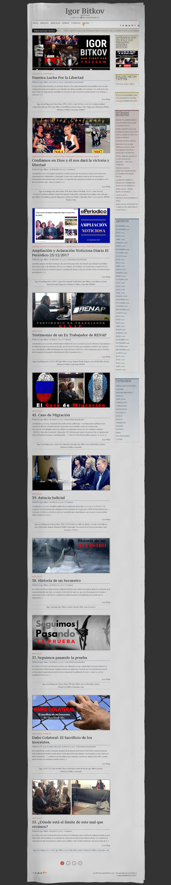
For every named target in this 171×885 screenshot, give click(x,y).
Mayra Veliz (81, 107)
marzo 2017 (121, 329)
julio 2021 (120, 233)
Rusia (96, 156)
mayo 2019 (120, 263)
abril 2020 (120, 239)
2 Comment (69, 502)
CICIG (69, 104)
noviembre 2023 (122, 229)
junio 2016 (120, 359)
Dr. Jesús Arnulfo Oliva (57, 768)
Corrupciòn (58, 156)
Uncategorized (123, 436)
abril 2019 (120, 266)
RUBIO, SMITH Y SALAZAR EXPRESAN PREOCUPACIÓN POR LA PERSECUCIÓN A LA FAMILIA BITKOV (66, 30)
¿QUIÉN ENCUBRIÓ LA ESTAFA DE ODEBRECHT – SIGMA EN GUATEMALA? (126, 183)
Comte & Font (78, 104)
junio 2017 (120, 319)
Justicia (74, 107)
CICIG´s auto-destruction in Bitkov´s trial (127, 198)
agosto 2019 (121, 256)
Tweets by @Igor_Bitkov (125, 84)
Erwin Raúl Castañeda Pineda (77, 768)
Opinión (90, 247)
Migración (91, 107)
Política (89, 156)
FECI (49, 107)
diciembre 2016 (122, 339)
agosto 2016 (121, 353)
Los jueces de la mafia (117, 30)
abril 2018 (120, 293)
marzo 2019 (121, 269)
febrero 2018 (121, 296)
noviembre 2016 (122, 343)
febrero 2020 (121, 243)
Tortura (75, 530)
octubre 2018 (122, 279)
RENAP (82, 110)
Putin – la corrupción (95, 197)
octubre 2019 (122, 253)
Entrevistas (121, 409)
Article (119, 396)
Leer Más (106, 99)
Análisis (36, 156)
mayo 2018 (120, 289)
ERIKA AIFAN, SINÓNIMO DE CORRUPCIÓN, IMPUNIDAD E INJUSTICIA (127, 207)
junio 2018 (120, 286)
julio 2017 (120, 316)
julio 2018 (120, 283)
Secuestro (67, 530)
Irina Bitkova (66, 107)
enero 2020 (121, 246)
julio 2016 (120, 356)
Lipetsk (76, 607)
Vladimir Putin (71, 200)
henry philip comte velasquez (97, 194)
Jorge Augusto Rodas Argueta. (79, 361)
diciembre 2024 (122, 226)
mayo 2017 (120, 323)
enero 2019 (120, 276)
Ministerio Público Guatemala (67, 110)
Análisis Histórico (124, 392)
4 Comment (71, 169)
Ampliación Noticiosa (43, 247)
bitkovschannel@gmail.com (90, 17)
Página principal (40, 30)
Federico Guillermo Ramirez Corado (83, 524)
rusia (105, 527)
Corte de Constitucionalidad (94, 104)
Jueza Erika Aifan (97, 361)
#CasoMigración (47, 104)
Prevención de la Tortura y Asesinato (89, 527)
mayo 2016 (120, 363)
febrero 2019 (121, 273)
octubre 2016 (122, 346)
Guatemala (48, 74)
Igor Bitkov (84, 11)
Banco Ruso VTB (60, 104)
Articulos (37, 74)
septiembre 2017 (123, 309)
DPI (56, 361)
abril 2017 (120, 326)
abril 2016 (120, 366)
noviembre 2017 (122, 303)
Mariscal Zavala (52, 284)
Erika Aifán (74, 194)
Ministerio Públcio (102, 107)
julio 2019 (120, 259)
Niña (81, 607)
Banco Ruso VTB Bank (77, 191)
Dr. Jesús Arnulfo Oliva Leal (50, 747)
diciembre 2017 (122, 299)
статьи (119, 439)
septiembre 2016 (123, 350)
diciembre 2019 (122, 249)
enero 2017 (120, 336)
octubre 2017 (121, 306)
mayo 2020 (120, 236)
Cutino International (39, 107)
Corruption (121, 406)
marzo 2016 (121, 370)
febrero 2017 (121, 333)
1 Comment (67, 831)
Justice (119, 416)
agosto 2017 (121, 313)
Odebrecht (121, 422)
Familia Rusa (77, 281)
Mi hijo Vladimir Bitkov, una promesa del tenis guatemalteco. (126, 123)
